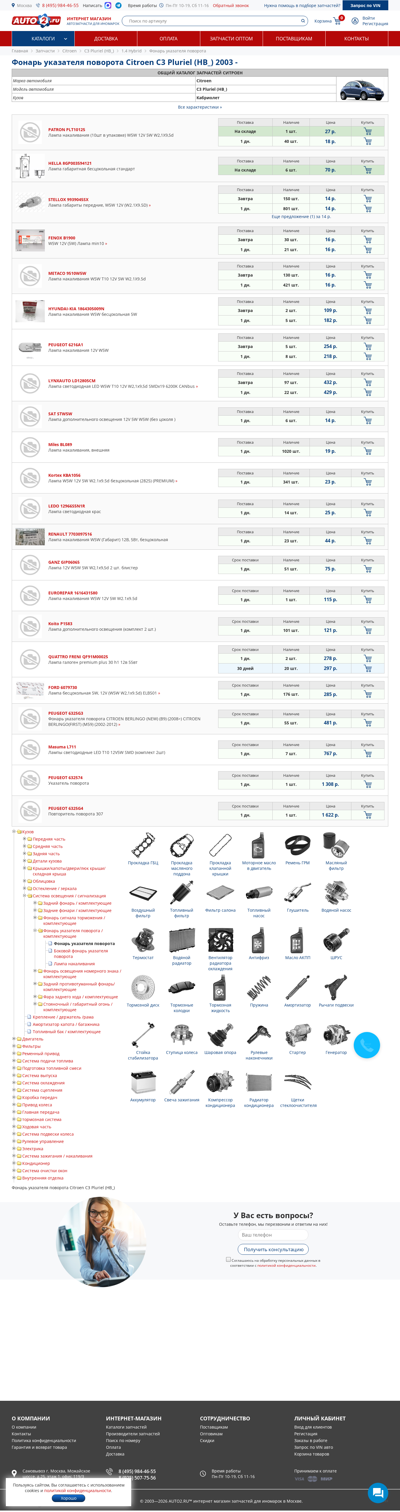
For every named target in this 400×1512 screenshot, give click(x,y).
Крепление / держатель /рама (63, 1017)
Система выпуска (39, 1075)
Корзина (323, 21)
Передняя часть (49, 839)
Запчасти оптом (231, 38)
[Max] (108, 7)
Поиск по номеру (123, 1440)
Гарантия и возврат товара (39, 1447)
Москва (24, 5)
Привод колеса (37, 1105)
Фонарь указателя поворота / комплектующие (73, 933)
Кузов (28, 831)
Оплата (168, 38)
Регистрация (375, 23)
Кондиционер (36, 1163)
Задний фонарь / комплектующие (77, 903)
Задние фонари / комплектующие (77, 910)
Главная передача (40, 1112)
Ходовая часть (36, 1126)
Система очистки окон (44, 1170)
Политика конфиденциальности (44, 1440)
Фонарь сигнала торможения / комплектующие (74, 920)
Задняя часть (46, 853)
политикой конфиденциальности (286, 1265)
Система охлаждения (43, 1083)
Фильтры (31, 1046)
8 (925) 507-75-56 (137, 1478)
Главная (20, 51)
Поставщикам (294, 38)
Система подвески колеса (48, 1134)
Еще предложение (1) (301, 216)
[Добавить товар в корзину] (368, 131)
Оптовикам (211, 1433)
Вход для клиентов (313, 1427)
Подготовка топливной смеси (51, 1068)
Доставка (106, 38)
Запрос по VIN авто (313, 1447)
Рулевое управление (43, 1141)
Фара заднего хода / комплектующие (80, 997)
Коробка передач (39, 1097)
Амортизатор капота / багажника (66, 1024)
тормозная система (41, 1119)
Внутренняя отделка (43, 1178)
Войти (369, 18)
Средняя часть (48, 846)
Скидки (207, 1440)
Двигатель (32, 1039)
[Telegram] (119, 7)
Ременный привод (40, 1053)
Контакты (356, 38)
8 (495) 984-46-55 (60, 5)
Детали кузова (47, 861)
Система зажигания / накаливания (57, 1156)
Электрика (32, 1148)
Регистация (305, 1433)
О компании (24, 1427)
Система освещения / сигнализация (69, 896)
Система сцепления (42, 1090)
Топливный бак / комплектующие (67, 1031)
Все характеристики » (200, 107)
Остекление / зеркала (55, 888)
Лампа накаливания (74, 963)
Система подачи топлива (47, 1061)
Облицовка (44, 881)
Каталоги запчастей (126, 1427)
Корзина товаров (311, 1454)
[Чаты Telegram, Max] (378, 1493)
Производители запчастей (133, 1433)
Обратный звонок (231, 5)
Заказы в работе (310, 1440)
